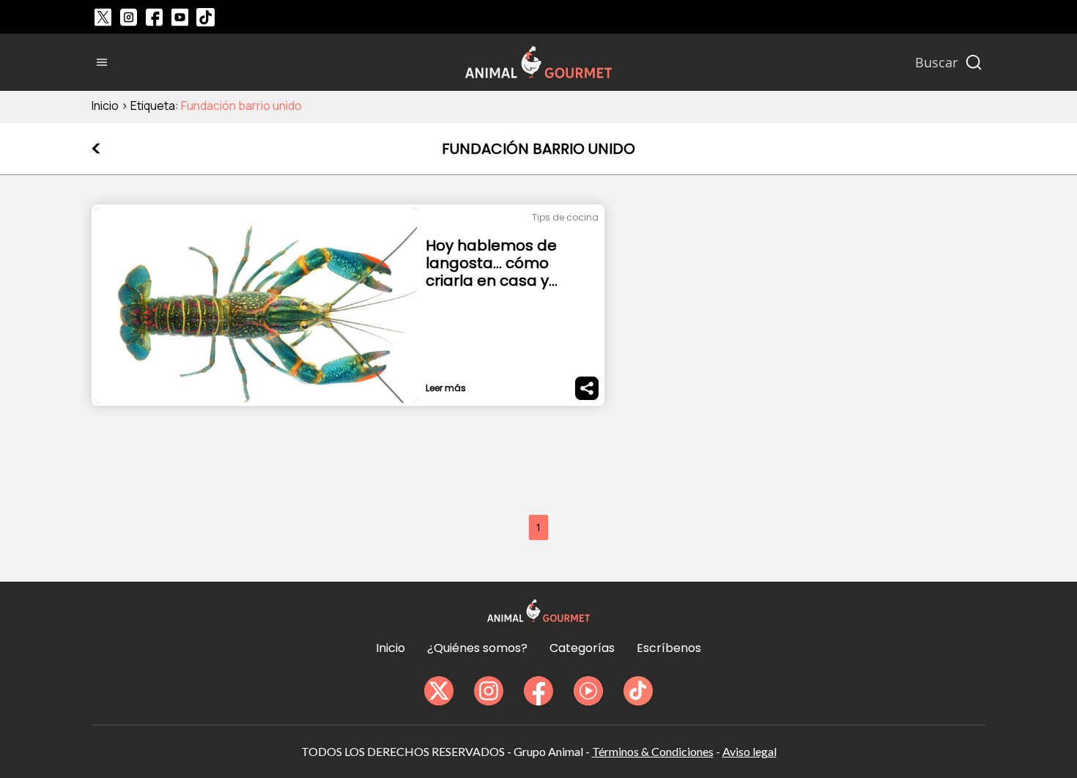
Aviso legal (749, 751)
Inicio (105, 105)
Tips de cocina (565, 217)
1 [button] (538, 527)
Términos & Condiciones (653, 751)
